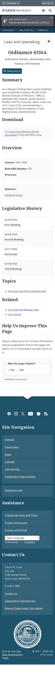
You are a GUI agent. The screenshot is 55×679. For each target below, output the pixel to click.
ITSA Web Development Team (12, 654)
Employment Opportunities (20, 476)
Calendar (10, 461)
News (8, 454)
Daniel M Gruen (14, 195)
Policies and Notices (16, 530)
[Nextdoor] (38, 413)
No (22, 369)
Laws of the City (26, 30)
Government (8, 30)
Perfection (11, 254)
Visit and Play (12, 469)
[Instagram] (16, 413)
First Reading (12, 224)
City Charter (14, 314)
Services (9, 439)
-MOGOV (16, 10)
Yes (12, 369)
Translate (29, 542)
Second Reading (14, 239)
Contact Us (11, 593)
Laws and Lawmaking (22, 41)
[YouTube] (30, 413)
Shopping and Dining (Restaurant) (27, 291)
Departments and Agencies (20, 601)
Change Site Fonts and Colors (21, 515)
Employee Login (14, 490)
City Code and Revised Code (23, 309)
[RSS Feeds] (46, 413)
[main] (27, 212)
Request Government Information (24, 608)
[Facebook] (9, 413)
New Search (13, 71)
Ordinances (43, 30)
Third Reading (13, 268)
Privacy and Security (16, 522)
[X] (23, 413)
